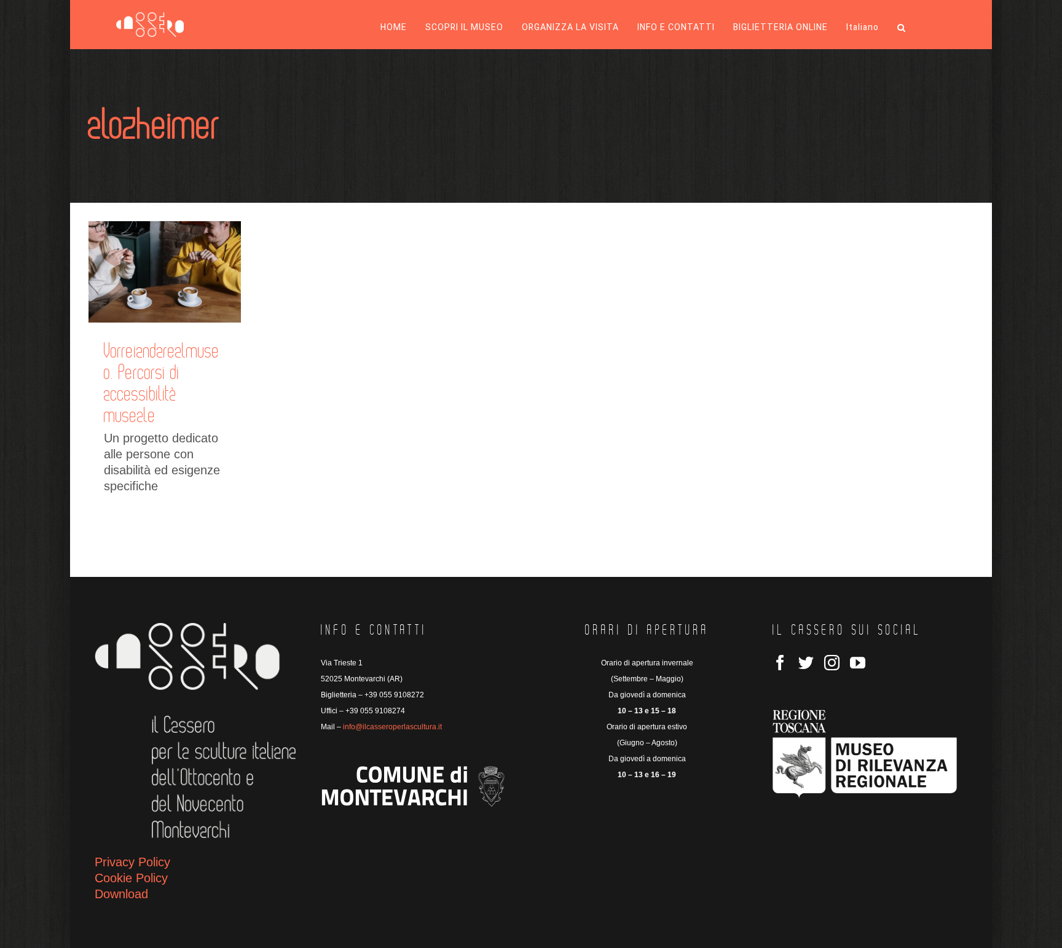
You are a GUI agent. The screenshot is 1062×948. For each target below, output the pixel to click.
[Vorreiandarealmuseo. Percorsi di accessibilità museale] (164, 272)
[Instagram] (832, 662)
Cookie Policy (131, 878)
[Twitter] (806, 662)
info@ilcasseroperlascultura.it (392, 727)
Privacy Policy (132, 862)
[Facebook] (780, 662)
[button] (901, 27)
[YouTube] (857, 662)
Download (121, 894)
